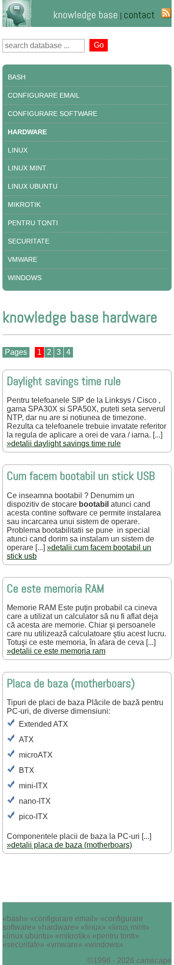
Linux (18, 150)
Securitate (28, 241)
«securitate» (23, 944)
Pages (16, 352)
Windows (25, 278)
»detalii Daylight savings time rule (64, 443)
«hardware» (58, 927)
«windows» (103, 944)
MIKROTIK (24, 204)
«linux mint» (128, 927)
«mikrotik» (72, 936)
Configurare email (44, 95)
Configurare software (52, 113)
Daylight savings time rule (64, 381)
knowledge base (85, 15)
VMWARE (22, 259)
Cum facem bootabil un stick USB (81, 476)
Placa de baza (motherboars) (71, 683)
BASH (17, 77)
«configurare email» (64, 918)
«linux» (93, 927)
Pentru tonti (33, 223)
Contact (139, 15)
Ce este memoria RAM (55, 588)
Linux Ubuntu (33, 186)
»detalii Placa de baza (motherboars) (69, 845)
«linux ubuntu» (27, 936)
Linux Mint (27, 168)
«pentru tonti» (115, 936)
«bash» (15, 918)
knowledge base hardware (80, 317)
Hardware (27, 132)
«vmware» (64, 944)
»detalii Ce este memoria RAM (56, 651)
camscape (154, 960)
